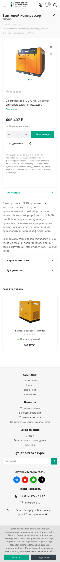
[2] (10, 91)
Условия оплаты (30, 408)
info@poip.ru (32, 502)
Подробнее (43, 557)
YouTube (25, 479)
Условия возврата (30, 417)
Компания (30, 374)
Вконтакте (16, 479)
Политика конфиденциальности (30, 422)
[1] (7, 91)
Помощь (30, 402)
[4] (17, 91)
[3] (14, 91)
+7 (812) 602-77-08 (31, 495)
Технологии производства (30, 440)
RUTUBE (41, 479)
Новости (30, 385)
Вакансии (30, 389)
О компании (30, 380)
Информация (30, 430)
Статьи (30, 435)
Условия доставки (30, 412)
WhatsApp (33, 479)
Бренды (30, 444)
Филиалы (30, 394)
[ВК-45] (30, 61)
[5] (20, 91)
